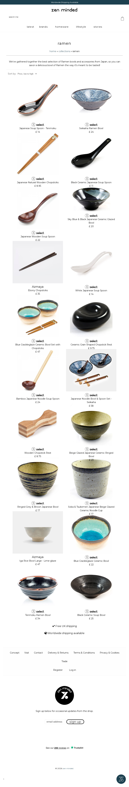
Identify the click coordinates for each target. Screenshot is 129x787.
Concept (14, 652)
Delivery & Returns (58, 652)
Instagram (67, 735)
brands (43, 26)
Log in (72, 670)
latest (30, 26)
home (53, 51)
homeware (62, 26)
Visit (26, 652)
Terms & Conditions (84, 652)
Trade (64, 661)
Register (58, 670)
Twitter (63, 735)
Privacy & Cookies (109, 652)
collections (64, 51)
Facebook (59, 735)
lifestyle (81, 26)
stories (98, 26)
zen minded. (68, 768)
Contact (38, 652)
